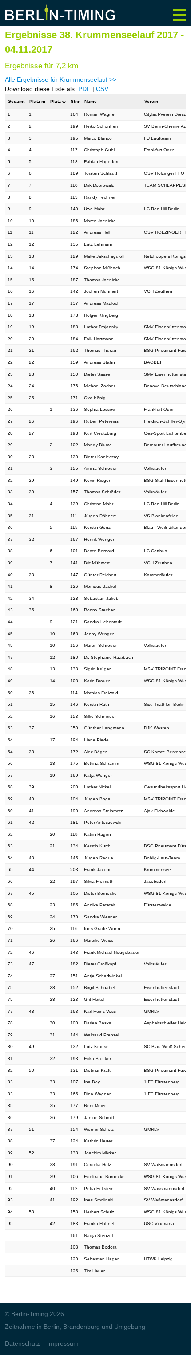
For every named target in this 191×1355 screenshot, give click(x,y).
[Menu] (179, 12)
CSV (102, 88)
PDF (84, 88)
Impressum (63, 1343)
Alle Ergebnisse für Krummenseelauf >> (60, 79)
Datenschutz (22, 1343)
